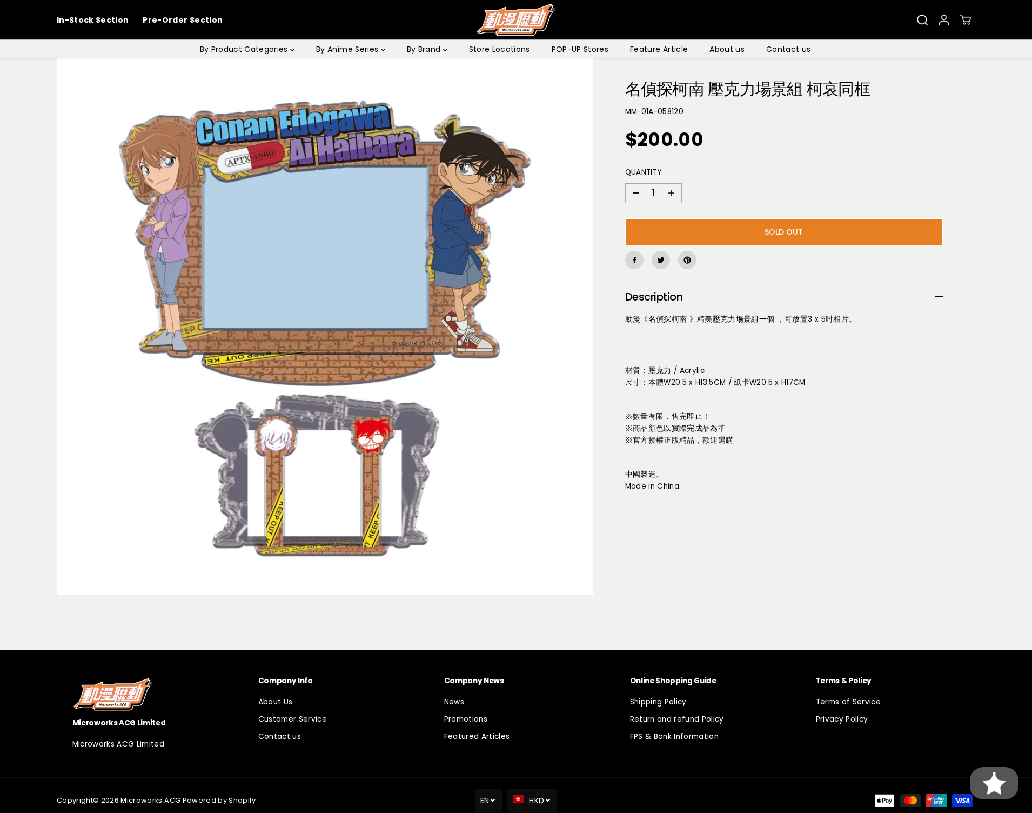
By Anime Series (348, 49)
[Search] (922, 20)
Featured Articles (477, 736)
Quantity (643, 173)
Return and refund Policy (677, 719)
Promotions (465, 719)
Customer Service (292, 719)
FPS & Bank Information (674, 736)
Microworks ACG (150, 800)
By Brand (425, 49)
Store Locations (499, 49)
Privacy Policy (842, 719)
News (454, 702)
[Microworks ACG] (516, 19)
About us (727, 49)
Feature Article (659, 49)
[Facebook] (634, 260)
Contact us (788, 49)
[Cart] (965, 20)
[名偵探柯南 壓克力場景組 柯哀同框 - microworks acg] (325, 326)
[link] (144, 694)
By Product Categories (245, 49)
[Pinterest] (687, 260)
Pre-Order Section (183, 20)
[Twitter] (661, 260)
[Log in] (944, 20)
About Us (275, 702)
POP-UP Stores (580, 49)
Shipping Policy (658, 702)
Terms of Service (848, 702)
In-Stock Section (93, 20)
